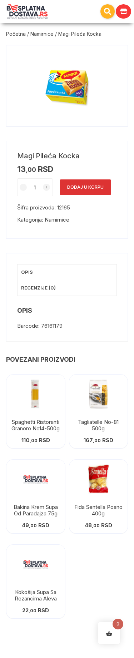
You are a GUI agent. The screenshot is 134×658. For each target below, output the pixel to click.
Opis (27, 272)
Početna (16, 34)
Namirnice (42, 34)
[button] (107, 11)
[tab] (67, 272)
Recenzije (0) (38, 288)
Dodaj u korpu (85, 187)
